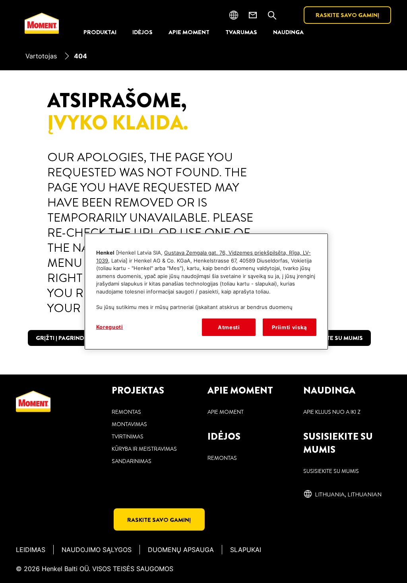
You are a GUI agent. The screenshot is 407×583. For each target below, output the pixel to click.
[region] (206, 291)
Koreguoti (109, 327)
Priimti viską (289, 327)
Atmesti (229, 327)
